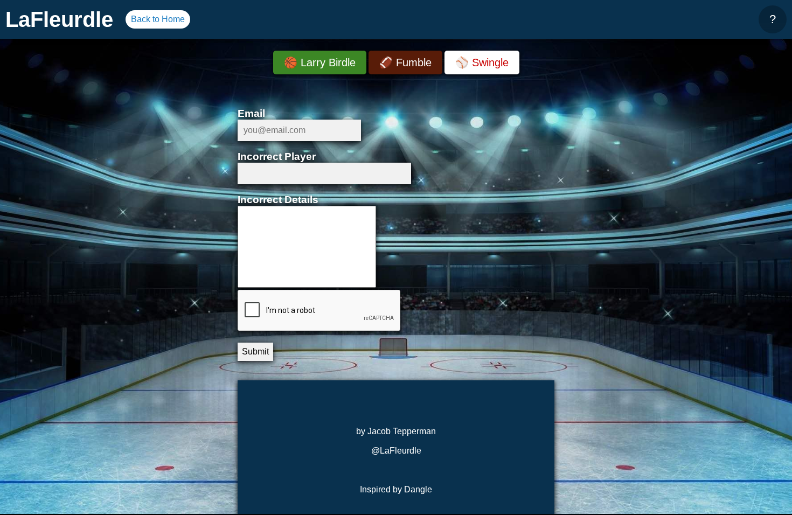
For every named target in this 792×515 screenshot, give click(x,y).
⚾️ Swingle (482, 62)
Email (251, 113)
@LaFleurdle (396, 450)
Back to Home (158, 19)
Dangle (418, 489)
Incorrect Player (277, 156)
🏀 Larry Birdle (320, 62)
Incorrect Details (278, 199)
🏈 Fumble (405, 62)
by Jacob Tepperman (396, 431)
